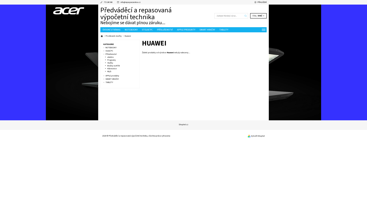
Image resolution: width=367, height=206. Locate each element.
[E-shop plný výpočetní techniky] (102, 36)
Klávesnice (112, 68)
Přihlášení (262, 2)
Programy (111, 60)
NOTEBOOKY (131, 29)
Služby (110, 63)
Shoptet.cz (183, 125)
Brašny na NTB (113, 65)
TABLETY (223, 29)
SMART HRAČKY (207, 29)
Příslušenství (165, 29)
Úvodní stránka (111, 29)
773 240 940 (108, 2)
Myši (109, 71)
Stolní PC (147, 29)
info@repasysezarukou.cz (130, 2)
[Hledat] (245, 16)
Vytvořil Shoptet (258, 136)
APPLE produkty (186, 29)
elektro (110, 57)
